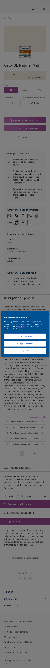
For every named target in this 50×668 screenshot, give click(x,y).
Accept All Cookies (25, 343)
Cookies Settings (25, 336)
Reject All (25, 351)
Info (20, 329)
